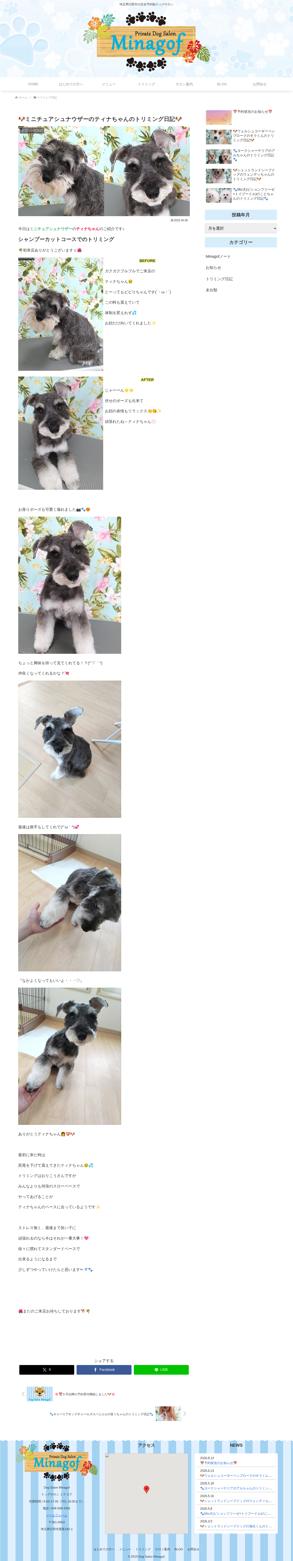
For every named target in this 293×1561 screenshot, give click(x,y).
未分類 (211, 290)
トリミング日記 (219, 279)
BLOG (179, 1549)
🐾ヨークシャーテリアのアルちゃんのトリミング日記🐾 (241, 1488)
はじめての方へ (104, 1549)
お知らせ (213, 267)
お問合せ (193, 1549)
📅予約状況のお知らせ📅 (218, 1463)
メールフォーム (56, 1515)
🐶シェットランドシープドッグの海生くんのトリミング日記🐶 (246, 1526)
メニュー (125, 1549)
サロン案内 (162, 1549)
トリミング (143, 1549)
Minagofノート (218, 256)
